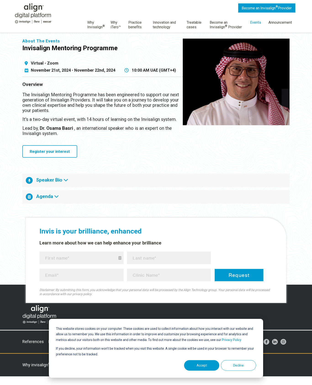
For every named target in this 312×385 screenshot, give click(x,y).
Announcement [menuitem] (280, 22)
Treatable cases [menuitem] (194, 24)
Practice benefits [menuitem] (135, 24)
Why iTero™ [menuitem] (116, 24)
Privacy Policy (231, 340)
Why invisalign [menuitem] (36, 364)
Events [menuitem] (255, 22)
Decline (238, 365)
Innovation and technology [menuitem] (164, 24)
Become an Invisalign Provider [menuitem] (226, 24)
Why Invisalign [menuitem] (96, 24)
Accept (202, 365)
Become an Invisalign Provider (267, 7)
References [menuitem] (33, 341)
